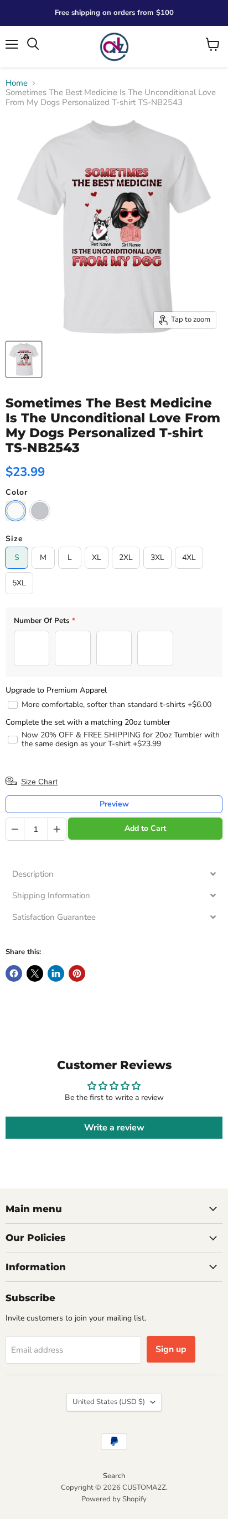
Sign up (171, 1349)
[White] (15, 511)
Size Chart (39, 781)
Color (17, 492)
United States (108, 1402)
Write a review (114, 1128)
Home (17, 83)
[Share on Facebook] (14, 973)
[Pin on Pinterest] (77, 973)
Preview (114, 804)
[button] (114, 874)
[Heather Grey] (40, 511)
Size (14, 539)
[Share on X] (35, 973)
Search (114, 1476)
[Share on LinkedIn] (56, 973)
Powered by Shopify (114, 1499)
